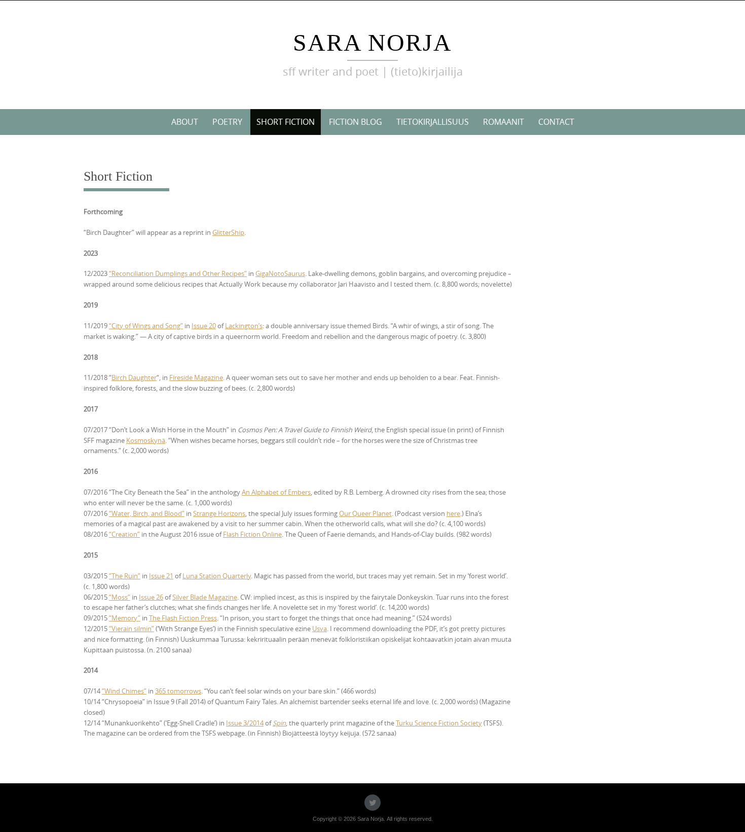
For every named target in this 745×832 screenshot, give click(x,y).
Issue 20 (204, 325)
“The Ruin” (124, 575)
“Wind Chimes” (124, 691)
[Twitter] (372, 802)
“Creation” (124, 534)
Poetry (227, 121)
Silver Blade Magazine (204, 597)
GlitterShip (228, 232)
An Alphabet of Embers (276, 492)
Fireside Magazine (196, 377)
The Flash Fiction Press (183, 617)
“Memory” (124, 617)
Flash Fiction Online (252, 534)
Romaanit (503, 121)
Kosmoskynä (145, 440)
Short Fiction (285, 121)
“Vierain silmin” (131, 628)
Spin (279, 722)
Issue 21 (161, 575)
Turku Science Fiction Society (439, 722)
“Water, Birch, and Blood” (146, 513)
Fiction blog (355, 121)
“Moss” (119, 597)
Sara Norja (372, 42)
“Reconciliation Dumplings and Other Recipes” (178, 273)
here (453, 513)
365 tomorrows (178, 691)
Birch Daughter (134, 377)
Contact (556, 121)
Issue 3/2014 (245, 722)
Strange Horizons (219, 513)
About (184, 121)
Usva (319, 628)
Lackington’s (244, 325)
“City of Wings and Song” (146, 325)
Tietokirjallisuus (432, 121)
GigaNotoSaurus (280, 273)
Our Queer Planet (365, 513)
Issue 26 (151, 597)
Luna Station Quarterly (216, 575)
